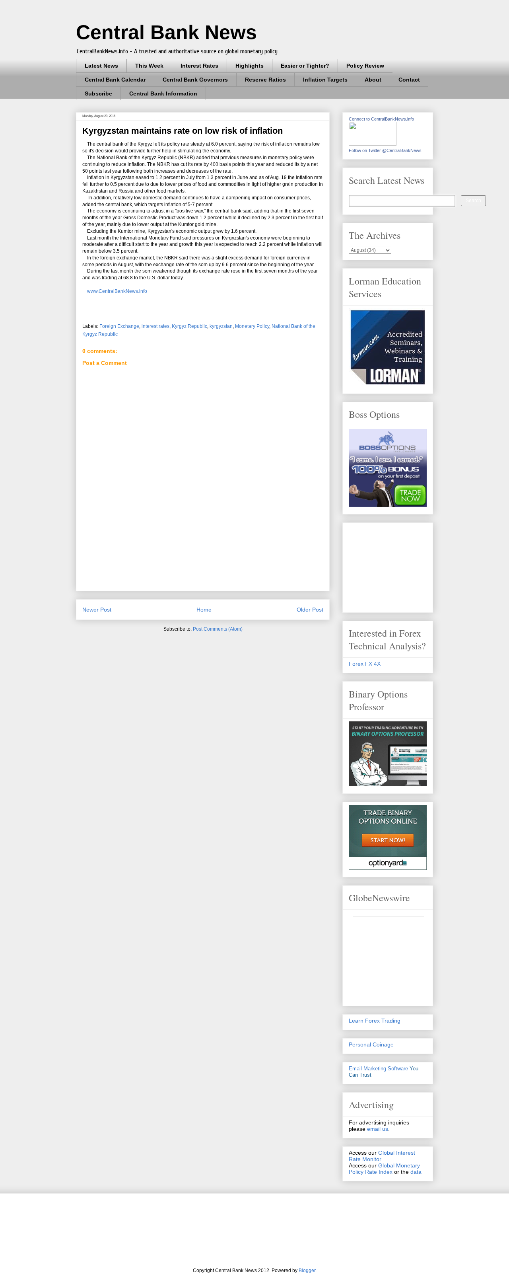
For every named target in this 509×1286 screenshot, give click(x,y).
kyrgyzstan (221, 326)
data (416, 1172)
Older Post (310, 609)
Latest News (101, 65)
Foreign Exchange (119, 326)
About (373, 79)
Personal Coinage (371, 1044)
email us (377, 1129)
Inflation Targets (325, 79)
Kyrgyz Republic (189, 326)
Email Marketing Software (378, 1069)
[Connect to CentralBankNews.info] (372, 143)
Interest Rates (199, 65)
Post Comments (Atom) (218, 629)
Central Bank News (166, 32)
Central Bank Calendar (115, 79)
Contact (409, 79)
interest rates (155, 326)
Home (204, 609)
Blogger (307, 1270)
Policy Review (365, 65)
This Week (149, 65)
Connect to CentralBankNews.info (381, 119)
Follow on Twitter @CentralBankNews (385, 150)
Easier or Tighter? (305, 65)
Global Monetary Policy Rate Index (384, 1168)
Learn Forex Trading (374, 1020)
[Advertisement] (227, 567)
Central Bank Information (163, 93)
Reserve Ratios (265, 79)
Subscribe (98, 93)
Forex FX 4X (365, 664)
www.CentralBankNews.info (117, 291)
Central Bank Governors (195, 79)
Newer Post (96, 609)
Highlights (249, 65)
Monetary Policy (252, 326)
